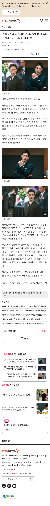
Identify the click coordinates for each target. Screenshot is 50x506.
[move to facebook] (4, 486)
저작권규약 (41, 456)
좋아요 (26, 338)
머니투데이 (19, 462)
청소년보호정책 (24, 456)
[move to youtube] (14, 486)
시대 (3, 465)
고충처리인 (33, 456)
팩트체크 (15, 458)
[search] (41, 20)
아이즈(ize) (22, 465)
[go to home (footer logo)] (10, 450)
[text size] (46, 54)
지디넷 (43, 462)
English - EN (13, 12)
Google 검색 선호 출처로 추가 (12, 49)
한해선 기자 (6, 45)
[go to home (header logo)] (11, 20)
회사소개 (4, 456)
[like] (32, 54)
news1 (37, 462)
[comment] (37, 54)
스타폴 (29, 465)
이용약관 (4, 458)
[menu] (46, 20)
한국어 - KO (13, 479)
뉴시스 (31, 462)
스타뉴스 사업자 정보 (7, 469)
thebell (8, 465)
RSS (10, 458)
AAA (15, 465)
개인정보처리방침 (13, 456)
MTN (25, 462)
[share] (42, 54)
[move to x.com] (9, 486)
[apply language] (17, 12)
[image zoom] (45, 88)
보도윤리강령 (23, 458)
